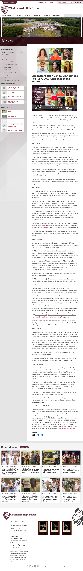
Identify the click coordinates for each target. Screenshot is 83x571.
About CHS (10, 15)
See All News (24, 447)
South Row (6, 77)
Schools (12, 2)
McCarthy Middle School (10, 64)
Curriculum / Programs (32, 15)
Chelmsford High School (10, 62)
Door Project (44, 227)
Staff (51, 2)
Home (4, 15)
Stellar (72, 566)
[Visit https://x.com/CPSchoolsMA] (81, 2)
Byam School (7, 69)
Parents (56, 15)
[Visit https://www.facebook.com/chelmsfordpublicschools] (78, 2)
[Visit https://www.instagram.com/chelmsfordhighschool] (75, 2)
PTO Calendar (6, 57)
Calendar (20, 15)
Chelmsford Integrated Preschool (12, 80)
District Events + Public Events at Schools (12, 53)
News (46, 83)
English (63, 2)
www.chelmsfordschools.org (67, 428)
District (6, 2)
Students (47, 15)
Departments (42, 2)
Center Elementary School (10, 72)
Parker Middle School (9, 67)
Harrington (6, 75)
